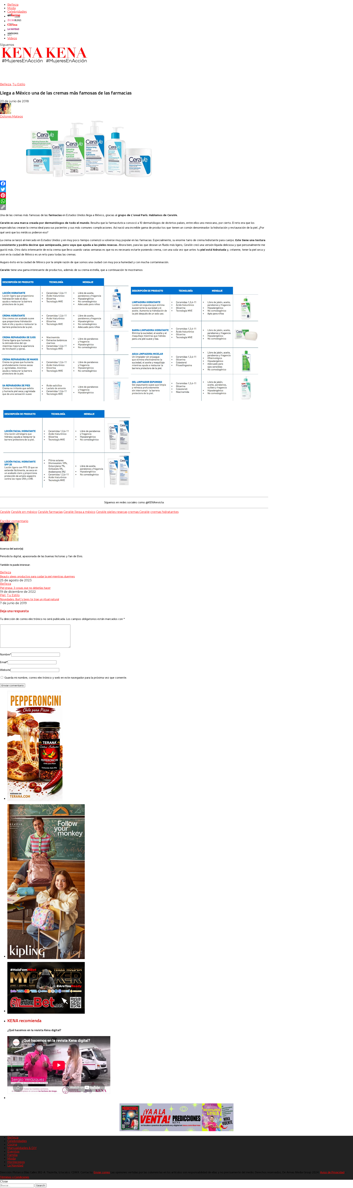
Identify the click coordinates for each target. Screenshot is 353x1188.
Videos (12, 38)
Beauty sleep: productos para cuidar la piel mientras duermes (37, 576)
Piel (3, 595)
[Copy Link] (134, 207)
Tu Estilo (18, 84)
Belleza (12, 4)
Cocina (12, 1144)
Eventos (13, 1151)
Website (5, 670)
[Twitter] (134, 189)
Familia (12, 1155)
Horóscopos (16, 1162)
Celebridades (17, 11)
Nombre (5, 654)
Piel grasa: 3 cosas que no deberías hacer (25, 588)
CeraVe (5, 512)
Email (4, 662)
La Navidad (15, 1165)
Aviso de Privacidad (332, 1172)
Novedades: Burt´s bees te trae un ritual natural (29, 599)
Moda (11, 8)
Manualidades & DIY (22, 1148)
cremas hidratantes (164, 512)
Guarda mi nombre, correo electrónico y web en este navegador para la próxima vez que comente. (65, 677)
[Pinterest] (134, 195)
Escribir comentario (14, 521)
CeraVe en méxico (24, 512)
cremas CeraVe (139, 512)
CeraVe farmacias (50, 512)
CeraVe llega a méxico (79, 512)
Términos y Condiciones (14, 1177)
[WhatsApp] (134, 201)
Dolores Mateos (11, 116)
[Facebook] (134, 183)
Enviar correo (102, 1172)
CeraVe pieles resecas (111, 512)
